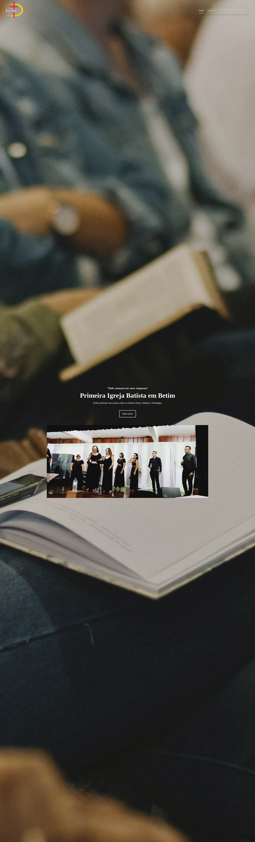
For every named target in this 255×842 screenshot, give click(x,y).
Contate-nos (238, 10)
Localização (223, 10)
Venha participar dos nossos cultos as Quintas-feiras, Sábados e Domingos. (127, 403)
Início (201, 10)
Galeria (211, 10)
